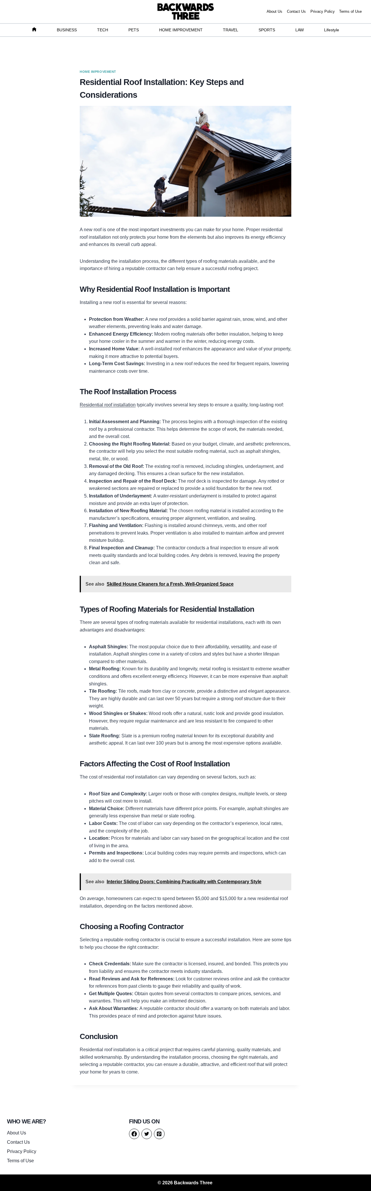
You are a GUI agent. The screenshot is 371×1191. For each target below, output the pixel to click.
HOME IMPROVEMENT (181, 30)
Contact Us (296, 11)
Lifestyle (331, 30)
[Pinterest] (159, 1134)
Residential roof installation (108, 404)
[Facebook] (134, 1134)
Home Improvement (98, 71)
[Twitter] (146, 1134)
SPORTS (267, 30)
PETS (133, 30)
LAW (299, 30)
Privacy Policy (322, 11)
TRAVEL (230, 30)
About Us (274, 11)
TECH (102, 30)
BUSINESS (67, 30)
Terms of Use (350, 11)
